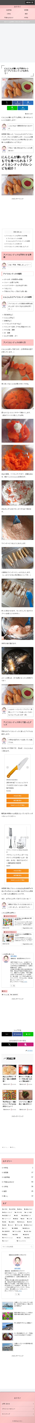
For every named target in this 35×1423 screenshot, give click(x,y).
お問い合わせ (6, 1403)
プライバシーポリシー (8, 1409)
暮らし (5, 991)
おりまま (14, 956)
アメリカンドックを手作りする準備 (16, 235)
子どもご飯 (6, 994)
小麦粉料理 (15, 994)
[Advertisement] (17, 43)
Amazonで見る (17, 795)
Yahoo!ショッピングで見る (17, 805)
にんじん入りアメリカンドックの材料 (19, 241)
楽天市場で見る (17, 800)
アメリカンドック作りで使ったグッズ (17, 246)
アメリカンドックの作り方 (14, 244)
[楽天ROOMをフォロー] (14, 985)
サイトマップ (6, 1414)
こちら (25, 981)
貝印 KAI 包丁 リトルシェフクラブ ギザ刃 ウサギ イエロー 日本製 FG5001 (17, 785)
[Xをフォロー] (11, 985)
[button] (31, 1247)
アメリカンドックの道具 (15, 238)
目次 (15, 232)
